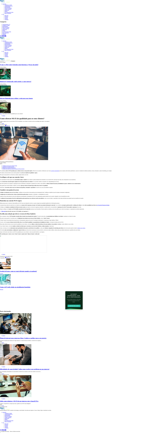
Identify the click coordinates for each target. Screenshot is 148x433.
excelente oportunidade (55, 170)
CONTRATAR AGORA (74, 305)
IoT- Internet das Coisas (6, 31)
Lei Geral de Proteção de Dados (103, 205)
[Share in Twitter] (7, 126)
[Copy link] (9, 126)
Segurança (4, 33)
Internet (3, 30)
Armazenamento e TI (6, 24)
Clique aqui (3, 211)
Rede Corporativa (5, 32)
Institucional (4, 29)
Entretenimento (5, 26)
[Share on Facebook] (6, 126)
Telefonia (4, 34)
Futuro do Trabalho (5, 27)
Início (1, 113)
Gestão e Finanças (5, 28)
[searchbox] (5, 61)
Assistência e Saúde (6, 25)
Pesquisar (13, 61)
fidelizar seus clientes (81, 228)
